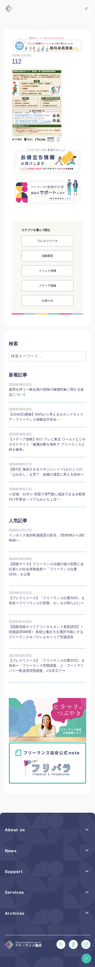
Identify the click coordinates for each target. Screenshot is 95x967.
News (11, 851)
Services (14, 892)
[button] (86, 958)
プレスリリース (47, 241)
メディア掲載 (47, 285)
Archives (15, 913)
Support (14, 871)
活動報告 (47, 256)
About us (15, 830)
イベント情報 (47, 270)
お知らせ (47, 300)
